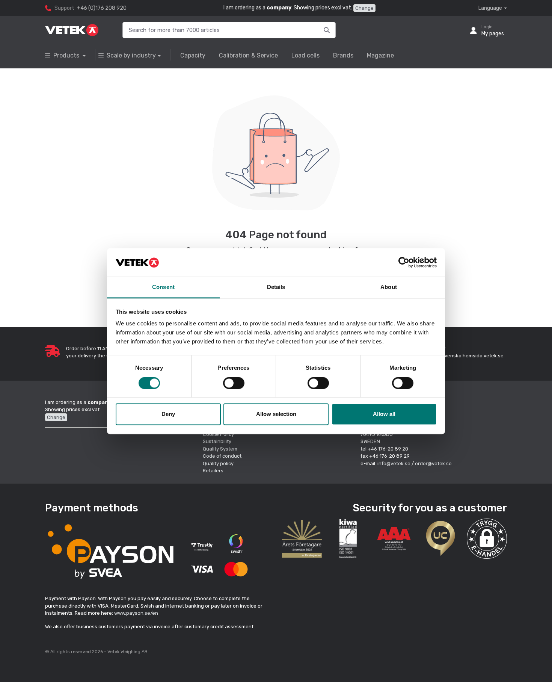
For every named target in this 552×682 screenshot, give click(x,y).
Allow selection (276, 414)
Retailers (213, 470)
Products (67, 55)
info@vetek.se (393, 463)
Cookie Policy (218, 434)
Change (364, 8)
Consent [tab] (163, 287)
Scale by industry (131, 55)
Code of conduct (222, 456)
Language (490, 8)
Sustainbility (217, 441)
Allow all (384, 414)
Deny (168, 414)
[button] (487, 539)
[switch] (233, 383)
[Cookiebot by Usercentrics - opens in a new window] (404, 262)
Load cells (305, 55)
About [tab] (388, 287)
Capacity (192, 55)
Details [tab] (276, 287)
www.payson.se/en (136, 613)
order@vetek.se (433, 463)
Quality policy (218, 463)
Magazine (380, 55)
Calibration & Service (248, 55)
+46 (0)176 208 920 (102, 8)
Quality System (220, 449)
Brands (343, 55)
